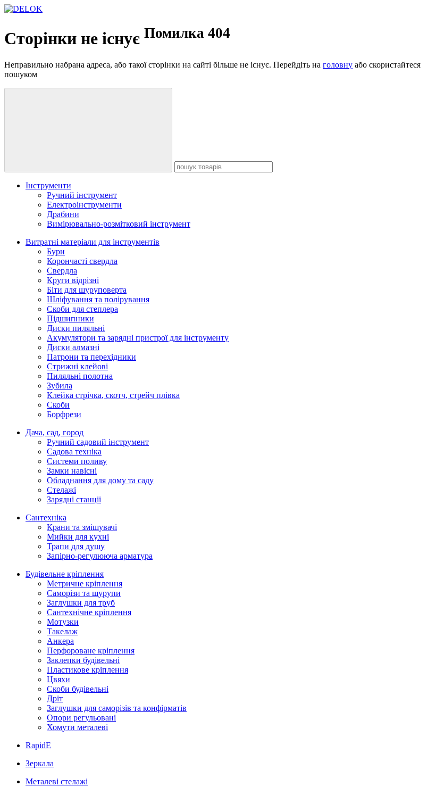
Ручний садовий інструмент (98, 441)
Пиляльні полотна (80, 375)
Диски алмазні (73, 347)
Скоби (58, 404)
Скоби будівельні (77, 688)
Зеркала (40, 763)
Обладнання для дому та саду (100, 480)
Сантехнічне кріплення (89, 612)
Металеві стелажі (57, 781)
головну (338, 64)
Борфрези (64, 414)
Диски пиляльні (76, 328)
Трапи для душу (76, 546)
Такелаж (62, 631)
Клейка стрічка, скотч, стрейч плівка (113, 395)
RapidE (38, 745)
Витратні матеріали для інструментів (93, 241)
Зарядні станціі (74, 499)
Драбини (63, 214)
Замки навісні (72, 470)
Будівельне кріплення (65, 573)
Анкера (60, 640)
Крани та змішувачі (82, 527)
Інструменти (48, 185)
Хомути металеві (77, 727)
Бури (56, 251)
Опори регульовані (81, 717)
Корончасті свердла (82, 261)
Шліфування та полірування (98, 299)
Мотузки (63, 621)
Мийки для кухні (78, 536)
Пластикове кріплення (87, 669)
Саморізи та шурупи (84, 593)
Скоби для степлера (82, 308)
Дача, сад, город (54, 432)
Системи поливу (77, 461)
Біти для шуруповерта (87, 289)
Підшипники (70, 318)
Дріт (55, 698)
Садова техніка (74, 451)
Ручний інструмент (82, 195)
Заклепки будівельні (83, 660)
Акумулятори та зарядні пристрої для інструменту (138, 337)
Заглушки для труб (81, 602)
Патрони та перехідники (91, 356)
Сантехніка (46, 517)
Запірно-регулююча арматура (100, 555)
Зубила (59, 385)
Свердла (62, 270)
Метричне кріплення (84, 583)
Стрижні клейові (77, 366)
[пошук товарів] (88, 130)
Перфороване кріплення (91, 650)
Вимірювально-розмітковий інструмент (118, 223)
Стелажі (61, 489)
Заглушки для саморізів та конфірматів (117, 708)
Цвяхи (58, 679)
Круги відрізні (73, 280)
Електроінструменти (84, 204)
